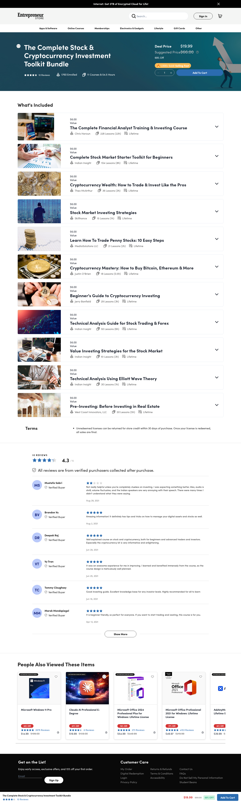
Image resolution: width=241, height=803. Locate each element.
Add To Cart (200, 72)
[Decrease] (158, 72)
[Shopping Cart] (220, 16)
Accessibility (157, 777)
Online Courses (76, 28)
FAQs (183, 773)
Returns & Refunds (161, 769)
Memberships (102, 28)
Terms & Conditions (161, 773)
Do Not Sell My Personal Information (201, 777)
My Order (126, 769)
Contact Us (186, 769)
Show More (120, 634)
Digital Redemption (132, 773)
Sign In (203, 16)
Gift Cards (179, 28)
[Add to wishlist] (18, 46)
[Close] (218, 4)
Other (199, 28)
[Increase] (171, 72)
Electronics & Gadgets (132, 28)
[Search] (134, 16)
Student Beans (188, 782)
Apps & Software (48, 28)
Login (123, 777)
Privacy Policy (128, 782)
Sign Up (54, 780)
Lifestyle (158, 28)
